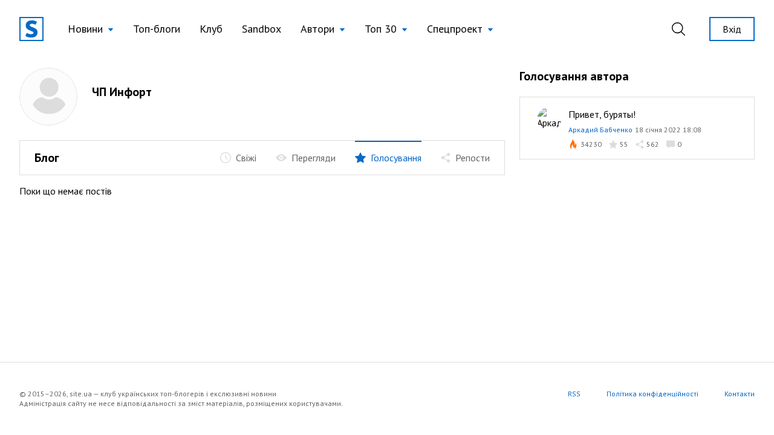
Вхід (732, 29)
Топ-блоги (156, 29)
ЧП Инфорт (122, 92)
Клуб (211, 29)
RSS (574, 393)
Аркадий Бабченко (600, 129)
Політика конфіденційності (652, 393)
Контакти (739, 393)
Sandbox (261, 29)
